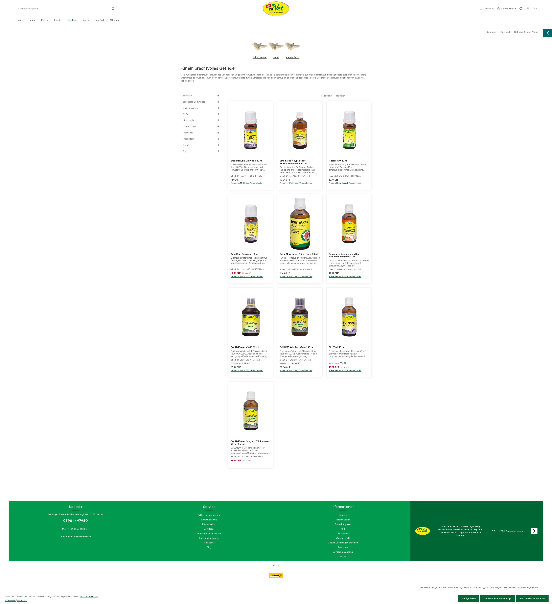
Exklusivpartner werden (209, 515)
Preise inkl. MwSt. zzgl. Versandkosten (247, 183)
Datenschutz (343, 556)
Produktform (188, 139)
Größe (186, 114)
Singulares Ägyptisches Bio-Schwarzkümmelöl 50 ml (344, 255)
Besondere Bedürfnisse (194, 102)
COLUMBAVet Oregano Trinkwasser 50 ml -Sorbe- (250, 442)
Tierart (186, 145)
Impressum (343, 533)
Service (209, 507)
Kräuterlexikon (209, 524)
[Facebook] (274, 566)
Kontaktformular (83, 536)
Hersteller (187, 95)
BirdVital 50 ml (336, 347)
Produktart (188, 132)
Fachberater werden (209, 538)
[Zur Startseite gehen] (276, 8)
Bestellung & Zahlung (343, 552)
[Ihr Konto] (528, 8)
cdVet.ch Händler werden (209, 533)
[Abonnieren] (534, 531)
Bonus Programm (343, 524)
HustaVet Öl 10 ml (338, 160)
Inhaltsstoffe (188, 120)
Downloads (209, 529)
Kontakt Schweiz (209, 519)
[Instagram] (278, 566)
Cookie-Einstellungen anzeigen (343, 542)
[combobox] (63, 8)
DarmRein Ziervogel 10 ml (244, 254)
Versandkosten (343, 519)
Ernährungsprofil (190, 108)
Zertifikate (343, 547)
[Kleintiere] (72, 20)
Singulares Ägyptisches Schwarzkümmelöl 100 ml (293, 162)
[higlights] (547, 33)
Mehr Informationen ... (89, 596)
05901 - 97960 (75, 521)
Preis (185, 151)
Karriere (343, 515)
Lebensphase (189, 126)
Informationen (342, 507)
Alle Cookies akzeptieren (532, 598)
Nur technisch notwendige (497, 598)
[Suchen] (113, 8)
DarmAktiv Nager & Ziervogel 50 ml (299, 254)
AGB (343, 529)
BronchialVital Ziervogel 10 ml (246, 160)
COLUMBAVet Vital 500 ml (245, 347)
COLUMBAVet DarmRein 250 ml (296, 347)
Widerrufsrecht (343, 538)
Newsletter (209, 542)
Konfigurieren (469, 598)
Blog (209, 547)
